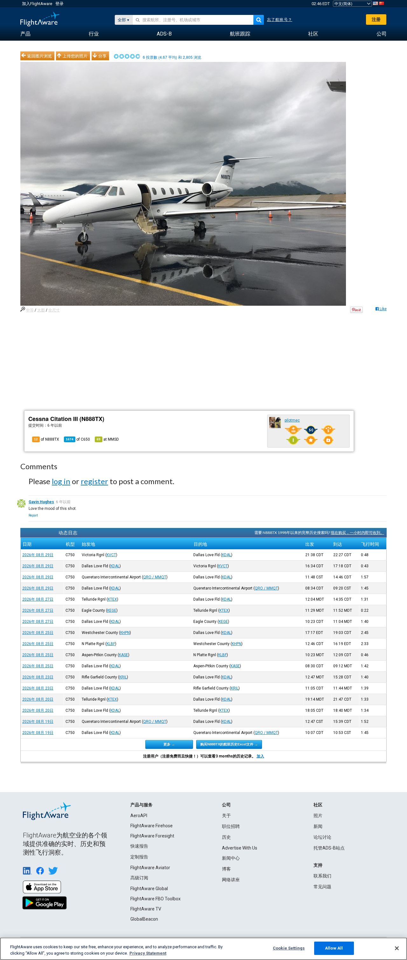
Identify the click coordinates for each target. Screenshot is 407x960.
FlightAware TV (145, 908)
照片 (318, 815)
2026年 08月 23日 (37, 677)
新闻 (318, 826)
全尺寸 (54, 310)
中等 (30, 310)
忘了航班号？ (279, 19)
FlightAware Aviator (150, 867)
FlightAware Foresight (152, 835)
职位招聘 (231, 826)
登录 (59, 3)
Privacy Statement (147, 953)
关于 (226, 815)
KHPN (125, 632)
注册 (376, 19)
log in (61, 481)
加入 (260, 756)
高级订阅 (139, 877)
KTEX (112, 599)
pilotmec (292, 420)
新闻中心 (231, 858)
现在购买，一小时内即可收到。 (357, 532)
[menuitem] (25, 34)
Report (33, 515)
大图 (41, 310)
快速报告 (139, 846)
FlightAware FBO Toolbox (155, 898)
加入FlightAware (37, 3)
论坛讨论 (322, 837)
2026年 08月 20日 (37, 699)
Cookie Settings (289, 948)
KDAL (226, 555)
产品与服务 (141, 804)
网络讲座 (231, 879)
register (94, 481)
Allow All (334, 948)
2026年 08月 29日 (37, 555)
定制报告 (139, 856)
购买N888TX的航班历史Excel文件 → (229, 744)
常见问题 (322, 886)
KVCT (111, 555)
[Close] (397, 948)
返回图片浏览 (39, 55)
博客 (226, 868)
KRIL (123, 677)
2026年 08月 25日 (37, 632)
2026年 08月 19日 (37, 721)
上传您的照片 (75, 55)
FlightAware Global (149, 888)
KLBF (111, 644)
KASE (123, 655)
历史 (226, 837)
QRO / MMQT (154, 577)
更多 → (169, 744)
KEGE (111, 610)
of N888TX (46, 439)
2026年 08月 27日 (37, 599)
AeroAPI (138, 815)
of (78, 439)
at (108, 439)
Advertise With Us (239, 847)
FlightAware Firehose (151, 825)
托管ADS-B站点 (329, 847)
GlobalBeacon (144, 919)
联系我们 (322, 875)
